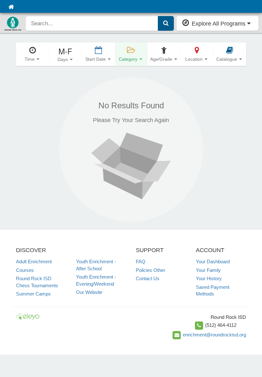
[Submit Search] (166, 23)
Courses (25, 270)
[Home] (11, 6)
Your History (209, 278)
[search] (92, 23)
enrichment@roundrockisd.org (214, 334)
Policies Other (150, 270)
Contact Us (147, 278)
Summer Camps (33, 293)
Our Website (89, 292)
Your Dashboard (213, 261)
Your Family (208, 270)
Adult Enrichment (34, 261)
